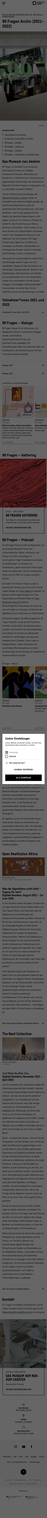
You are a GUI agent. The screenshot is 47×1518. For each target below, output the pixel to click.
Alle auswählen (23, 778)
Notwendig (13, 752)
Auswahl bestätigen (23, 770)
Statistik (12, 756)
